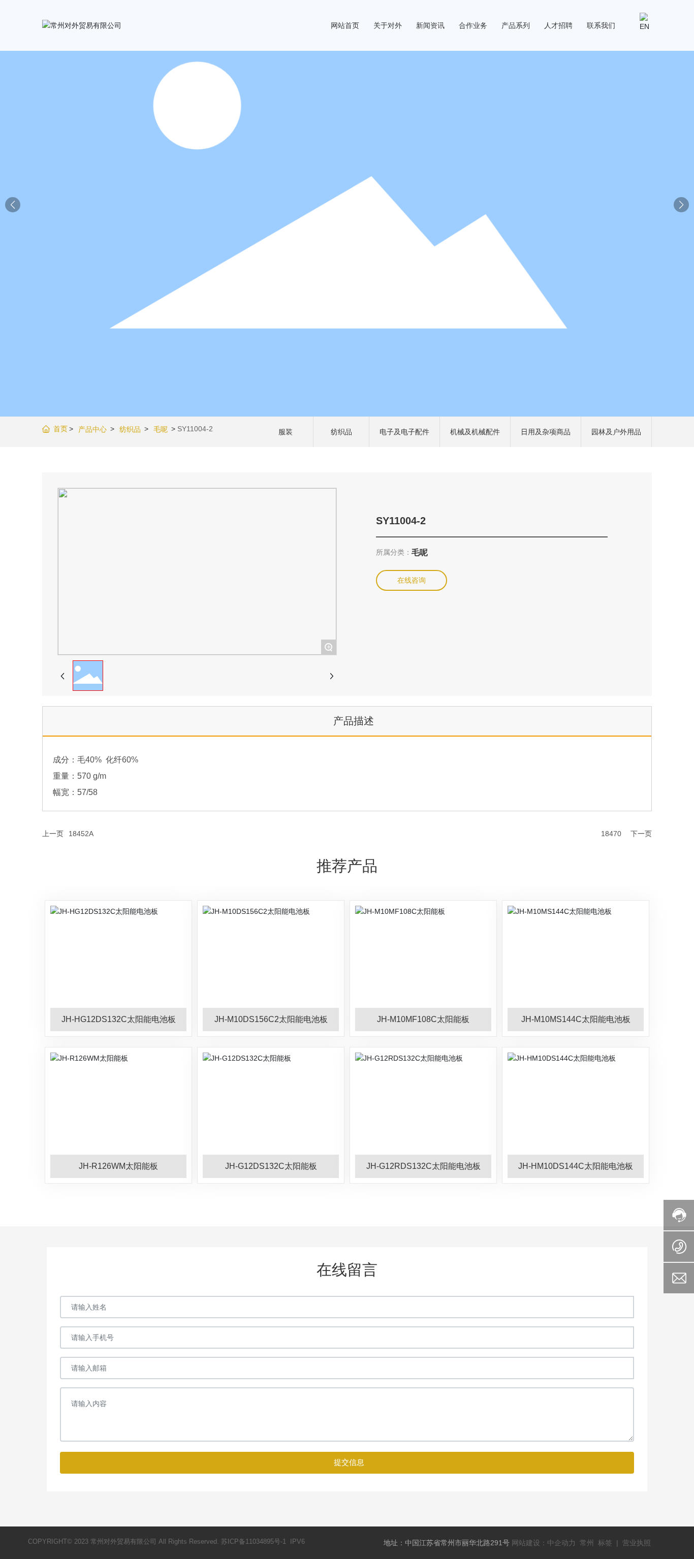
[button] (681, 204)
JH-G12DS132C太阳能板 (271, 1166)
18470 (611, 834)
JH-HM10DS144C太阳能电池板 (575, 1166)
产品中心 (92, 429)
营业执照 (636, 1543)
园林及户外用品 (616, 432)
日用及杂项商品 (546, 432)
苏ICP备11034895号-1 (253, 1541)
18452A (81, 834)
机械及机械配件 (475, 432)
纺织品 (130, 429)
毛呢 (160, 429)
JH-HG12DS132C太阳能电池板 (118, 1019)
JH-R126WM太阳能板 (118, 1166)
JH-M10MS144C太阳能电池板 (575, 1019)
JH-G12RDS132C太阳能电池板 (423, 1166)
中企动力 (561, 1543)
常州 (588, 1543)
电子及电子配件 (404, 432)
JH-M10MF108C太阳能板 (423, 1019)
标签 (605, 1543)
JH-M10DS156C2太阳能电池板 (271, 1019)
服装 (285, 432)
